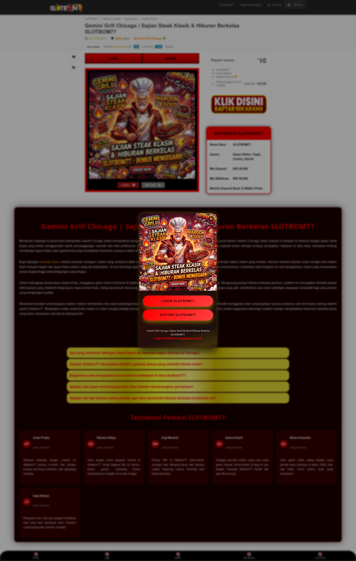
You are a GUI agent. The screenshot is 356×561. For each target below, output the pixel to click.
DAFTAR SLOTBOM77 (178, 314)
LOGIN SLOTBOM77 (178, 301)
